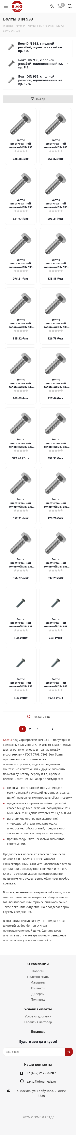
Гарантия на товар (38, 1022)
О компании (38, 964)
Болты (7, 740)
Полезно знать (38, 977)
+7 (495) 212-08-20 (40, 1073)
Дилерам (38, 994)
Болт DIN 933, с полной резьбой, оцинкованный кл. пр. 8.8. (40, 63)
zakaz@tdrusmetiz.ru (41, 1081)
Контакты (38, 988)
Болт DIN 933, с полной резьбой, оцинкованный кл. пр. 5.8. (40, 47)
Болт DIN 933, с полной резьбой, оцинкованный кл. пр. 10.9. (40, 80)
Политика (38, 999)
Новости (38, 971)
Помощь (38, 1031)
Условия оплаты (38, 1009)
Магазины (38, 982)
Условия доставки (38, 1016)
